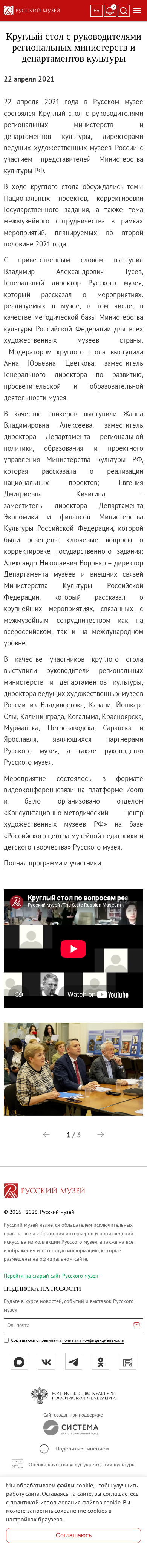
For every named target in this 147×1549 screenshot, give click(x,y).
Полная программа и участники (52, 862)
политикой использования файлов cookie (65, 1502)
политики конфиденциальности (93, 1340)
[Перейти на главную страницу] (44, 1191)
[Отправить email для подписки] (136, 1325)
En (96, 10)
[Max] (19, 1361)
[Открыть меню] (137, 10)
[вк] (46, 1361)
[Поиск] (124, 11)
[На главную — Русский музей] (45, 10)
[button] (46, 1134)
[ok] (100, 1361)
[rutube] (127, 1361)
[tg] (73, 1361)
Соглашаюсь (74, 1535)
